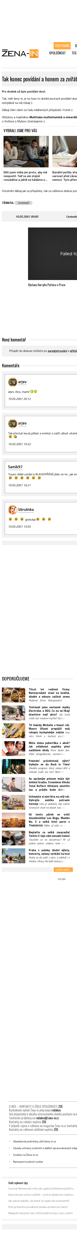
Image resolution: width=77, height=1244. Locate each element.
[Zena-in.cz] (22, 53)
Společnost (57, 52)
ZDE (60, 1106)
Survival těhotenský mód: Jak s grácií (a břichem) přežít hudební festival (42, 1188)
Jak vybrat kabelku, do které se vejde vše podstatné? (39, 1201)
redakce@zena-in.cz (47, 1118)
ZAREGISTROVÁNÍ (57, 351)
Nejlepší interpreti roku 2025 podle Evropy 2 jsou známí (40, 1213)
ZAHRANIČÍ (23, 203)
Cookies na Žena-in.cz (25, 1155)
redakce (56, 1110)
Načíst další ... (63, 869)
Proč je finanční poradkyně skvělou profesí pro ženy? (38, 1207)
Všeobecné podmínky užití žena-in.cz (34, 1141)
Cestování (62, 45)
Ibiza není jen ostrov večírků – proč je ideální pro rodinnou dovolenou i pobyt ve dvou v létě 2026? (42, 1195)
